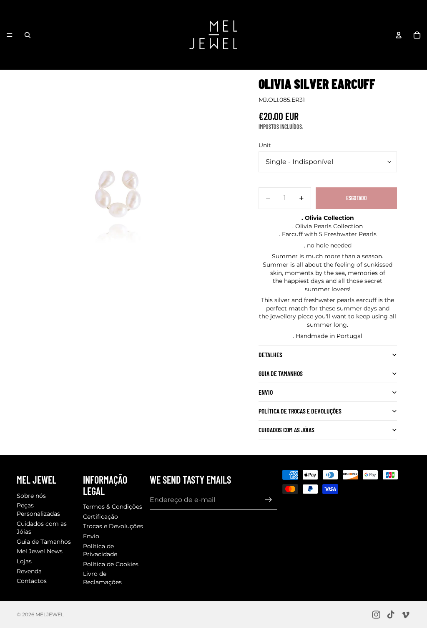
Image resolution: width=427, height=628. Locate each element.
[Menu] (9, 35)
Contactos (32, 581)
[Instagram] (376, 615)
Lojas (24, 561)
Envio (266, 392)
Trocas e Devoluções (113, 526)
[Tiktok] (391, 615)
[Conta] (398, 35)
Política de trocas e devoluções (300, 411)
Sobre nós (31, 495)
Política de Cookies (110, 563)
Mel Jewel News (40, 551)
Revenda (29, 571)
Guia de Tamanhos (44, 541)
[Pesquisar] (27, 35)
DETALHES (270, 354)
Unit (265, 145)
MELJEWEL (49, 614)
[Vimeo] (405, 615)
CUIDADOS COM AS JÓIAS (286, 430)
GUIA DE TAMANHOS (281, 373)
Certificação (100, 516)
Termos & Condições (112, 506)
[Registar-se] (268, 499)
